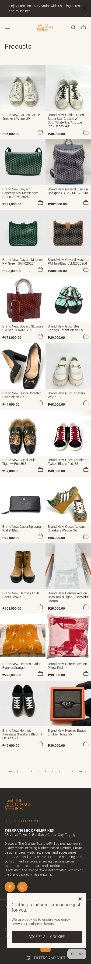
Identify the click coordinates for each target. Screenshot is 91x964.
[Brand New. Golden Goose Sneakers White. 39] (23, 88)
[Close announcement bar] (84, 8)
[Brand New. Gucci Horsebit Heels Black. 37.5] (23, 366)
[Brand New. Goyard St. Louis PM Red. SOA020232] (23, 299)
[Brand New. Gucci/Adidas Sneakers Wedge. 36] (68, 499)
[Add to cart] (40, 132)
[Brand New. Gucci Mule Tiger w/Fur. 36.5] (23, 433)
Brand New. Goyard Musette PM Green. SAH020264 (22, 261)
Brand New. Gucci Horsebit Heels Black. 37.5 (21, 395)
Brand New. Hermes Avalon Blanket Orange (22, 665)
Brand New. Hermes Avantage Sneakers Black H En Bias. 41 (22, 734)
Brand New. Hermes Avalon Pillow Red (67, 665)
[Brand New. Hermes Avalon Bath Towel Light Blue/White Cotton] (68, 566)
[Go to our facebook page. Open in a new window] (10, 887)
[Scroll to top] (45, 949)
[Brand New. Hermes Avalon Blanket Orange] (23, 637)
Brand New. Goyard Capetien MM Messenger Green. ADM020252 (20, 193)
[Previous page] (10, 775)
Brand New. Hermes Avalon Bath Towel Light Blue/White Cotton (68, 597)
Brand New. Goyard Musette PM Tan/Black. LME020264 (68, 261)
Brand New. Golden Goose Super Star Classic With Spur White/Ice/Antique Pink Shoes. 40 (66, 120)
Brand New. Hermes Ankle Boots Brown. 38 (20, 595)
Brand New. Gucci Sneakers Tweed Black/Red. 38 (67, 462)
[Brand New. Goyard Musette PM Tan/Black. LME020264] (68, 232)
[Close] (80, 899)
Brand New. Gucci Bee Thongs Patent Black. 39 (65, 328)
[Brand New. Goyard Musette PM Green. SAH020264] (23, 232)
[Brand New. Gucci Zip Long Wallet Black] (23, 499)
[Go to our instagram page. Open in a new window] (22, 887)
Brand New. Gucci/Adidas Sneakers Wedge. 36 (66, 528)
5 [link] (45, 772)
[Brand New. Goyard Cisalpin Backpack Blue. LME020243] (68, 162)
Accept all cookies (46, 937)
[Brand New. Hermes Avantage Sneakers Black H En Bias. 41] (23, 703)
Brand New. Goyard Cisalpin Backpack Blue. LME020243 (68, 191)
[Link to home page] (19, 805)
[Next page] (80, 775)
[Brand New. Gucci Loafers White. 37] (68, 366)
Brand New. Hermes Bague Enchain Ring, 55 (67, 732)
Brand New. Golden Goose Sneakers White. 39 (21, 116)
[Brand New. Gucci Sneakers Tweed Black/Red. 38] (68, 433)
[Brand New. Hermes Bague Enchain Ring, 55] (68, 703)
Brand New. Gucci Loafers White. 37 (66, 395)
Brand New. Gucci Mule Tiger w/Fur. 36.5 (18, 462)
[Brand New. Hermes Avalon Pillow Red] (68, 637)
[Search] (73, 27)
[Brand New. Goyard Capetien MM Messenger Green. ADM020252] (23, 162)
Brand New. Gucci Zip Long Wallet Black (21, 528)
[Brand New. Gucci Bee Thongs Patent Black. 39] (68, 299)
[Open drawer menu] (7, 27)
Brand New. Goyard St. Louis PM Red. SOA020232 (22, 328)
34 (73, 772)
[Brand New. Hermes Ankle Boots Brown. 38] (23, 566)
